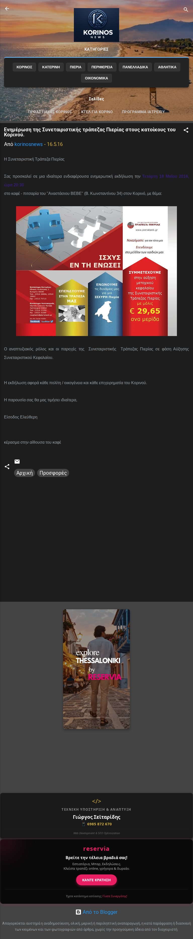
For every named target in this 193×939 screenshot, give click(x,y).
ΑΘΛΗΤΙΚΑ (167, 67)
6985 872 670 (96, 823)
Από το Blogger (99, 912)
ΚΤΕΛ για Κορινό (97, 112)
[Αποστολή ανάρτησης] (17, 463)
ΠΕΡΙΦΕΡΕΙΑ (102, 67)
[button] (186, 130)
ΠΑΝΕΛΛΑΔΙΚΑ (135, 67)
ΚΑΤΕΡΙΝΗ (51, 67)
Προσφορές (53, 473)
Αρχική (24, 473)
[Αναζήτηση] (186, 10)
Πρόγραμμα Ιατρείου (143, 112)
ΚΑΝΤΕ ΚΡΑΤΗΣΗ (96, 879)
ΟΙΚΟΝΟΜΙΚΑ (96, 78)
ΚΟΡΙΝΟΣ (24, 67)
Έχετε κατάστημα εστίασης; (96, 896)
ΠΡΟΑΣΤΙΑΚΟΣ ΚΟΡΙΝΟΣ (50, 112)
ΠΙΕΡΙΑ (75, 67)
